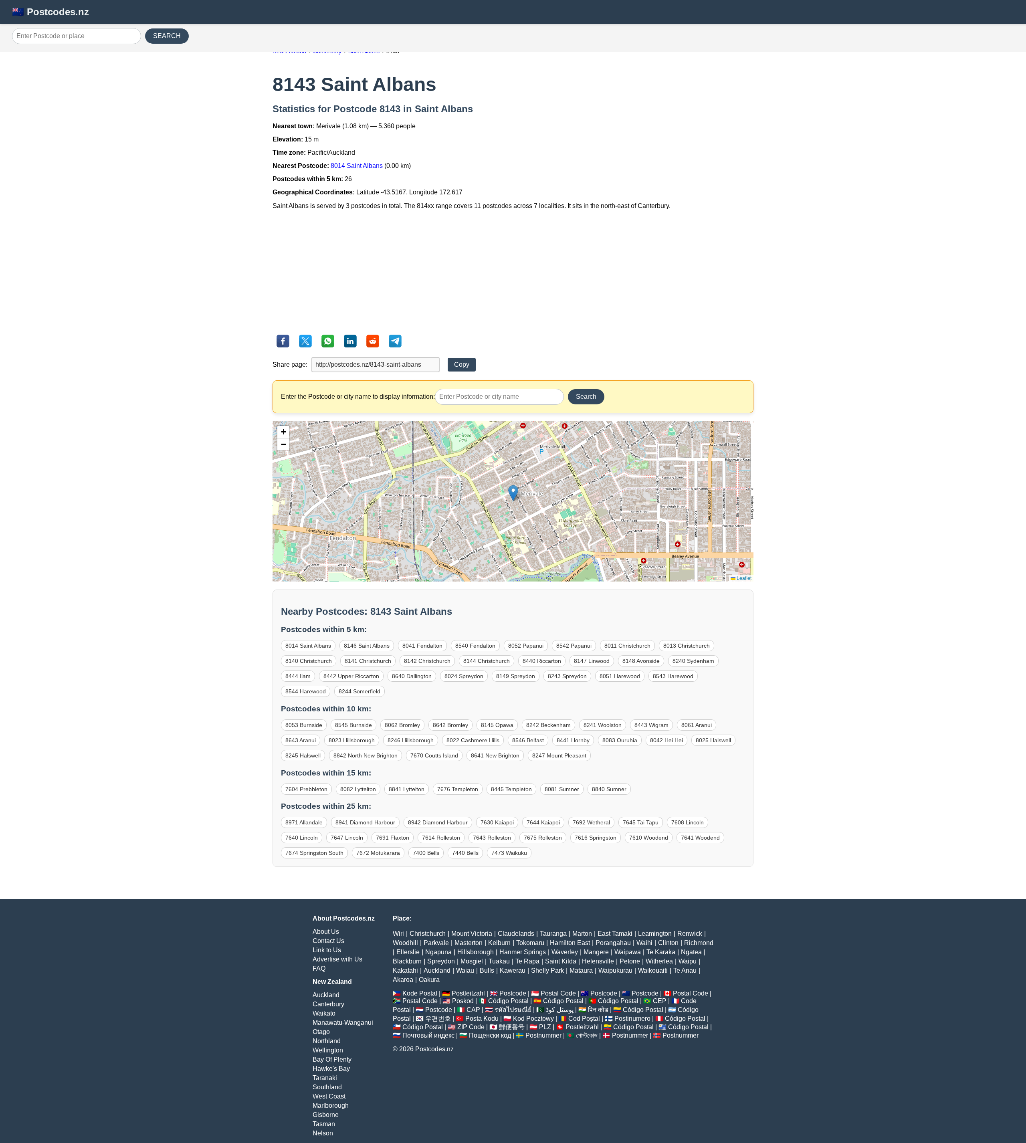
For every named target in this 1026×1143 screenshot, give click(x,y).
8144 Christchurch (486, 661)
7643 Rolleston (492, 837)
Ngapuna (438, 952)
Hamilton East (570, 942)
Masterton (468, 942)
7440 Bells (465, 853)
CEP (659, 1001)
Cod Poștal (584, 1018)
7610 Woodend (648, 837)
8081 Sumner (562, 789)
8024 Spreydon (463, 676)
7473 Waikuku (509, 853)
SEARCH (167, 35)
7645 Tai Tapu (640, 822)
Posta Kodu (482, 1018)
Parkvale (436, 942)
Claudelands (516, 933)
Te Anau (685, 970)
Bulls (487, 970)
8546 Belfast (528, 740)
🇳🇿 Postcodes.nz (50, 11)
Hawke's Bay (331, 1068)
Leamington (655, 933)
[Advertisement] (513, 272)
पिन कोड (598, 1009)
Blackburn (407, 961)
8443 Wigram (651, 725)
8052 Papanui (525, 645)
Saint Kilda (560, 961)
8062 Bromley (402, 725)
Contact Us (328, 940)
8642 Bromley (450, 725)
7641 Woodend (700, 837)
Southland (327, 1087)
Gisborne (326, 1114)
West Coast (329, 1096)
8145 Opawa (497, 725)
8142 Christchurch (427, 661)
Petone (630, 961)
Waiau (465, 970)
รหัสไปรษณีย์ (513, 1009)
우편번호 (438, 1018)
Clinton (668, 942)
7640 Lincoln (301, 837)
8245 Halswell (303, 755)
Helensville (598, 961)
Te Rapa (527, 961)
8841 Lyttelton (406, 789)
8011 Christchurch (627, 645)
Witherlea (659, 961)
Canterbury (328, 1004)
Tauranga (553, 933)
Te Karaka (660, 952)
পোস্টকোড (587, 1035)
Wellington (328, 1050)
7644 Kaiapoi (543, 822)
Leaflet (743, 577)
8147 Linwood (592, 661)
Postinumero (632, 1018)
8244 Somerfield (359, 691)
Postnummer (543, 1035)
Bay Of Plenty (332, 1059)
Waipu (688, 961)
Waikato (324, 1013)
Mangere (596, 952)
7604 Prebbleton (306, 789)
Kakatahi (405, 970)
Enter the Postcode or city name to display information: (358, 396)
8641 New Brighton (495, 755)
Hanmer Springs (522, 952)
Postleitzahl (468, 993)
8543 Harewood (673, 676)
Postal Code (558, 993)
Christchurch (428, 933)
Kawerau (512, 970)
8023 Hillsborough (352, 740)
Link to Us (327, 950)
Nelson (323, 1133)
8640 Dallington (412, 676)
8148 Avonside (641, 661)
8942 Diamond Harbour (438, 822)
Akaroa (403, 979)
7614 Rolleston (441, 837)
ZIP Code (471, 1027)
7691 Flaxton (392, 837)
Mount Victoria (471, 933)
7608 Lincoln (687, 822)
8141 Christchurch (368, 661)
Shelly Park (547, 970)
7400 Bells (426, 853)
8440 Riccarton (542, 661)
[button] (513, 493)
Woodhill (405, 942)
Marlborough (331, 1105)
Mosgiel (471, 961)
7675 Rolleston (543, 837)
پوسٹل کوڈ (560, 1009)
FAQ (319, 968)
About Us (326, 931)
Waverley (564, 952)
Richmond (698, 942)
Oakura (429, 979)
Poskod (463, 1001)
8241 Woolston (603, 725)
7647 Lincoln (347, 837)
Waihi (644, 942)
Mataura (581, 970)
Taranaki (325, 1077)
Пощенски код (490, 1035)
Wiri (398, 933)
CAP (473, 1009)
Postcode (512, 993)
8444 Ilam (298, 676)
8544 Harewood (305, 691)
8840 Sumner (609, 789)
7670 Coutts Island (434, 755)
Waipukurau (615, 970)
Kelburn (499, 942)
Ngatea (691, 952)
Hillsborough (475, 952)
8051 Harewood (620, 676)
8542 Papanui (574, 645)
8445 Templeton (511, 789)
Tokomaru (530, 942)
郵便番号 (512, 1027)
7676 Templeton (457, 789)
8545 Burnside (353, 725)
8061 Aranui (696, 725)
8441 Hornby (573, 740)
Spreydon (441, 961)
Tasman (324, 1124)
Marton (582, 933)
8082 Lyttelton (358, 789)
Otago (321, 1031)
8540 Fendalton (475, 645)
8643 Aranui (300, 740)
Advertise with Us (337, 959)
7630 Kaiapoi (497, 822)
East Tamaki (615, 933)
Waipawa (627, 952)
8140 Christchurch (308, 661)
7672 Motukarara (378, 853)
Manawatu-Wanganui (343, 1022)
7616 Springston (595, 837)
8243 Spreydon (567, 676)
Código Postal (508, 1001)
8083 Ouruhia (619, 740)
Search (586, 396)
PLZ (545, 1027)
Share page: (290, 364)
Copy (461, 364)
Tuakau (499, 961)
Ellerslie (408, 952)
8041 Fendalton (422, 645)
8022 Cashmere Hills (472, 740)
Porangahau (613, 942)
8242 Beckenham (548, 725)
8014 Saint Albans (357, 165)
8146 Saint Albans (367, 645)
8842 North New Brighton (365, 755)
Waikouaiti (653, 970)
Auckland (326, 995)
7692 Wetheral (591, 822)
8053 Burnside (303, 725)
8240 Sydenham (693, 661)
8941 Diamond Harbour (365, 822)
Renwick (689, 933)
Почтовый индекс (428, 1035)
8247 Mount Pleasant (559, 755)
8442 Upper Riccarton (351, 676)
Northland (327, 1041)
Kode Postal (419, 993)
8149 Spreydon (515, 676)
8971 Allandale (304, 822)
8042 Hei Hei (666, 740)
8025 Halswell (713, 740)
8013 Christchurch (686, 645)
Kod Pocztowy (533, 1018)
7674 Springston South (314, 853)
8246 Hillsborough (411, 740)
